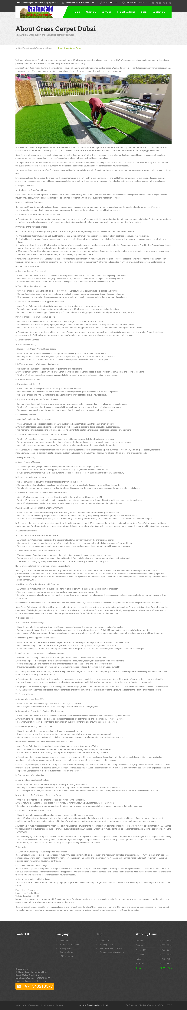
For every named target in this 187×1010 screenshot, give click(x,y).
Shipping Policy (106, 945)
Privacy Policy (66, 948)
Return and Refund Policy (111, 948)
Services (106, 12)
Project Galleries (126, 12)
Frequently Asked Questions (112, 952)
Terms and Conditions (69, 945)
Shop (144, 12)
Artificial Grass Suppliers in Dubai (93, 1005)
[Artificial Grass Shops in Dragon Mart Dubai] (34, 12)
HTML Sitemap (66, 956)
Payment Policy (66, 952)
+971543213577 (42, 978)
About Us (91, 12)
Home (77, 12)
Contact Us (159, 12)
